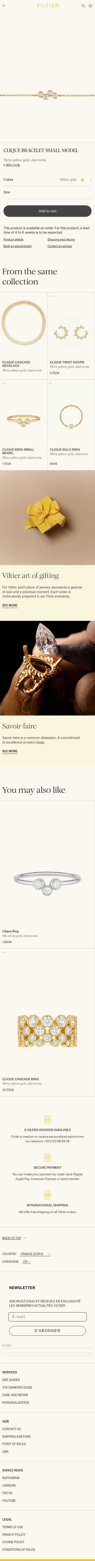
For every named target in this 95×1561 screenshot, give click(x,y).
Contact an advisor (60, 246)
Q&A (5, 1451)
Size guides (11, 1380)
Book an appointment (17, 246)
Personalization (15, 1402)
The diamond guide (17, 1387)
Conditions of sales (18, 1549)
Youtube (9, 1500)
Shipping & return (16, 1436)
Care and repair (15, 1395)
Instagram (10, 1478)
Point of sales (14, 1444)
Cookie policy (13, 1542)
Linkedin (9, 1485)
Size (6, 192)
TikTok (7, 1493)
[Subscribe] (47, 1354)
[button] (51, 296)
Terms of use (12, 1527)
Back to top (11, 1238)
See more (10, 605)
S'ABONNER (48, 1331)
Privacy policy (13, 1534)
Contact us (11, 1429)
